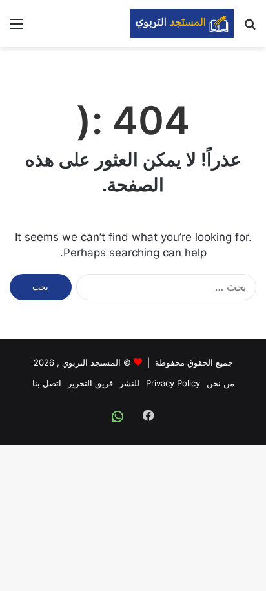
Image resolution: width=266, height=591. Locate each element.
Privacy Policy (173, 383)
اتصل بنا (46, 383)
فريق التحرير (90, 383)
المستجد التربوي (91, 362)
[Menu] (16, 28)
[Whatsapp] (117, 416)
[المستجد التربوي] (182, 23)
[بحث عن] (249, 28)
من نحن (220, 383)
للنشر (129, 383)
